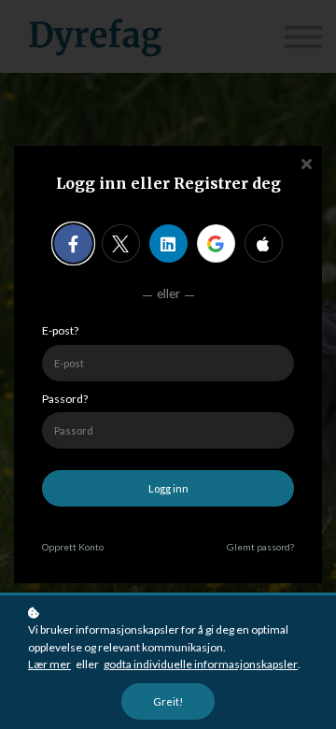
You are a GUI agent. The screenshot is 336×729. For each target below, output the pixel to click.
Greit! (168, 701)
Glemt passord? (260, 546)
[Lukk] (306, 162)
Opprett (73, 546)
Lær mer (49, 664)
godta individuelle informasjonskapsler (201, 664)
